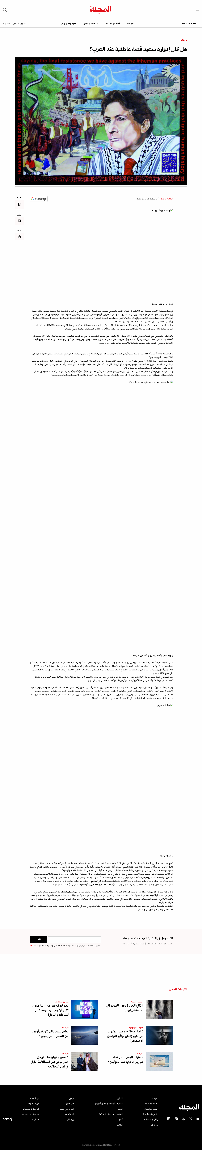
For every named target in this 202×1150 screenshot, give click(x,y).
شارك (19, 231)
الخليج (120, 1098)
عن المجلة (34, 1098)
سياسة (130, 24)
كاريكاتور (70, 1104)
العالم (120, 1125)
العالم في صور (67, 1109)
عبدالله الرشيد (167, 198)
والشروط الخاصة (46, 945)
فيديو (71, 1098)
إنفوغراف (69, 1114)
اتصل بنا (35, 1119)
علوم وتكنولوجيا (68, 24)
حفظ (19, 215)
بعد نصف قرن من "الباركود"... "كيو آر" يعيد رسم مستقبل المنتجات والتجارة (49, 1010)
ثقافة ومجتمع (113, 24)
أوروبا (120, 1109)
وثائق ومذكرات (151, 1119)
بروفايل (183, 40)
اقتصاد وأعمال (90, 24)
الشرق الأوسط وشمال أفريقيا (109, 1104)
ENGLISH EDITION (190, 23)
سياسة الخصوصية (30, 1114)
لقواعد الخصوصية (60, 945)
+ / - (19, 198)
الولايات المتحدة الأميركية (111, 1114)
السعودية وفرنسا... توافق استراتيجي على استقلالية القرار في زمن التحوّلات (49, 1062)
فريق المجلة (33, 1104)
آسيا (121, 1119)
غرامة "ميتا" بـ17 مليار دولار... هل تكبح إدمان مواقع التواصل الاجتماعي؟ (125, 1036)
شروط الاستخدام (31, 1109)
